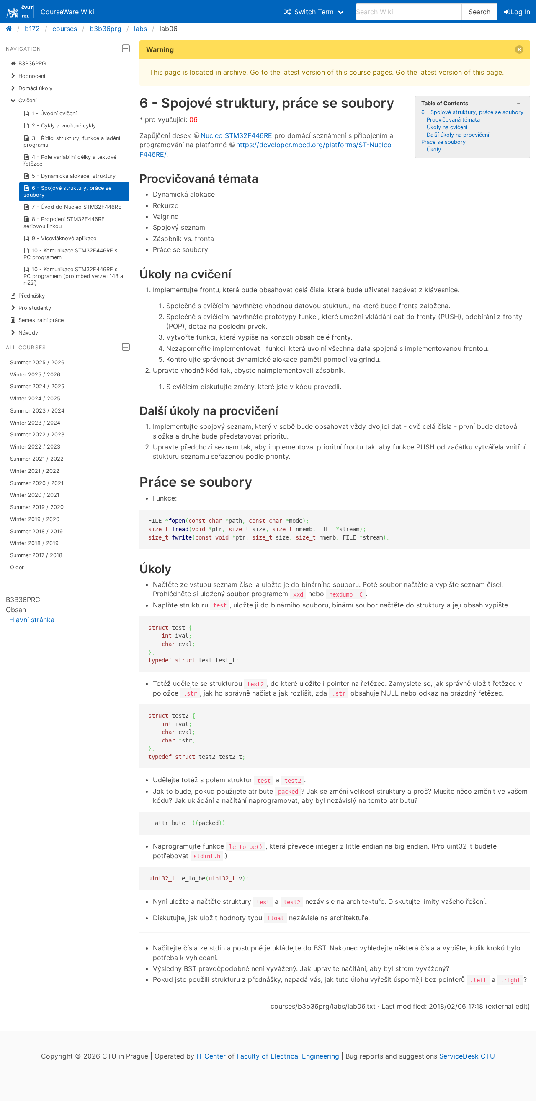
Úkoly (434, 149)
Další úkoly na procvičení (458, 135)
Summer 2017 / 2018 (36, 555)
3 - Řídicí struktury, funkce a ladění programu (72, 141)
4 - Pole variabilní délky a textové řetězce (70, 160)
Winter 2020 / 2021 (34, 495)
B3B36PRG (32, 63)
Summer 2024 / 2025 (37, 386)
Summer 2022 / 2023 (37, 434)
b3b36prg (105, 28)
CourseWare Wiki (67, 12)
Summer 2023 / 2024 (37, 411)
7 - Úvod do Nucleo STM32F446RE (76, 207)
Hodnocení (31, 76)
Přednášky (31, 296)
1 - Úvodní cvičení (54, 113)
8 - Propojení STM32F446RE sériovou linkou (64, 222)
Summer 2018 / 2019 (36, 531)
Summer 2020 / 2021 (37, 483)
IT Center (211, 1056)
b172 (32, 28)
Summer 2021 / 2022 (37, 459)
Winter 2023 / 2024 (35, 423)
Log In (520, 12)
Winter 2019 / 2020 (34, 519)
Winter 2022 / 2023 (35, 447)
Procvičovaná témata (453, 120)
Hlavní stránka (31, 619)
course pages (370, 72)
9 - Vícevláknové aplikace (64, 238)
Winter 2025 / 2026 (35, 374)
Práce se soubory (443, 142)
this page (487, 72)
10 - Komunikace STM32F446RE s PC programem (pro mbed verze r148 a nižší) (73, 276)
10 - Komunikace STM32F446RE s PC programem (70, 253)
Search (479, 12)
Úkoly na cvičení (447, 127)
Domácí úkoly (35, 88)
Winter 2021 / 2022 (34, 471)
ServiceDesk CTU (467, 1056)
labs (140, 28)
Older (17, 567)
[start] (11, 28)
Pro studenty (34, 308)
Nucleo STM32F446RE (236, 135)
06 (193, 119)
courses (64, 28)
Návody (28, 333)
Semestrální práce (41, 320)
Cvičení (27, 100)
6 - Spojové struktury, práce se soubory (67, 191)
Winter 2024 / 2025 (35, 398)
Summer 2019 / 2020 (37, 507)
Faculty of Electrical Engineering (288, 1056)
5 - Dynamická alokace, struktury (74, 176)
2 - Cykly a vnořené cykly (64, 125)
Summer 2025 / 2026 (37, 362)
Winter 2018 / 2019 (34, 543)
